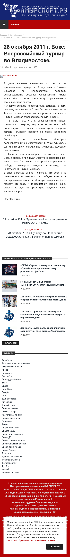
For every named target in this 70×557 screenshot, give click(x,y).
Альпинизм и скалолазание (16, 363)
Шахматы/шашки (10, 472)
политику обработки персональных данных (31, 540)
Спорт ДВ (6, 437)
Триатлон (6, 453)
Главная (3, 35)
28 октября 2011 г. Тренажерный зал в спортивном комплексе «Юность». (35, 220)
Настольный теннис (12, 415)
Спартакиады (8, 431)
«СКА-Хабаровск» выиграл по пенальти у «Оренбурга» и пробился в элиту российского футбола (42, 268)
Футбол (5, 466)
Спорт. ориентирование (13, 440)
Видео (5, 386)
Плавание (7, 421)
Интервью (7, 402)
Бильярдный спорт (11, 379)
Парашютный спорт (11, 418)
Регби (4, 424)
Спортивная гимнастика (14, 443)
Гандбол (6, 392)
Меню (15, 24)
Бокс (4, 382)
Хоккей (5, 469)
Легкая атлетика (10, 408)
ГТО (4, 395)
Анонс (5, 370)
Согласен (55, 546)
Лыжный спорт (9, 411)
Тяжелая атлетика (11, 459)
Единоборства (16, 35)
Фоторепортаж (9, 463)
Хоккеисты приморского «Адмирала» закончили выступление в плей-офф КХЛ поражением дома (42, 314)
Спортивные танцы (11, 447)
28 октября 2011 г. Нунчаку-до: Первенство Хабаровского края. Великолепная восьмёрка (35, 233)
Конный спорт (9, 405)
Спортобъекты (9, 450)
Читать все (10, 343)
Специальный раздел (12, 434)
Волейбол (7, 389)
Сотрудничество (10, 427)
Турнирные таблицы (12, 456)
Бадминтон (7, 373)
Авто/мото (7, 360)
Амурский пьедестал (12, 366)
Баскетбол (7, 376)
